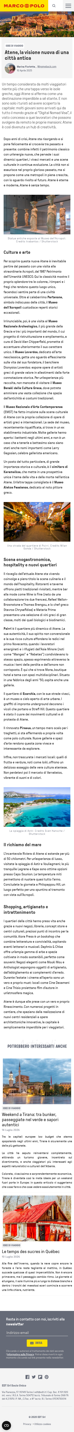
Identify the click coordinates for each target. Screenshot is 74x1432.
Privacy (27, 1424)
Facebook (27, 1377)
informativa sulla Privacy (20, 1354)
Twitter (34, 1377)
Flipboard (40, 1377)
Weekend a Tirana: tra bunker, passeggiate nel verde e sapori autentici (30, 1119)
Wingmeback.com (46, 66)
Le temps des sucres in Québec (31, 1251)
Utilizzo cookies (42, 1424)
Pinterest (47, 1377)
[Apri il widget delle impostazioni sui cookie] (6, 1425)
